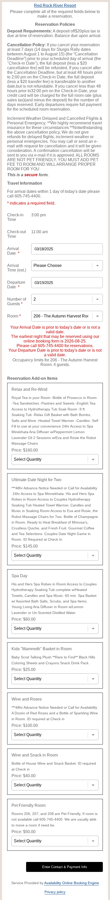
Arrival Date (13, 250)
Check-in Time (15, 217)
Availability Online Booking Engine (71, 883)
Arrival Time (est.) (16, 267)
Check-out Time (16, 234)
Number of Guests (16, 301)
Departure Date (16, 284)
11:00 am (39, 232)
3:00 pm (38, 215)
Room (14, 316)
